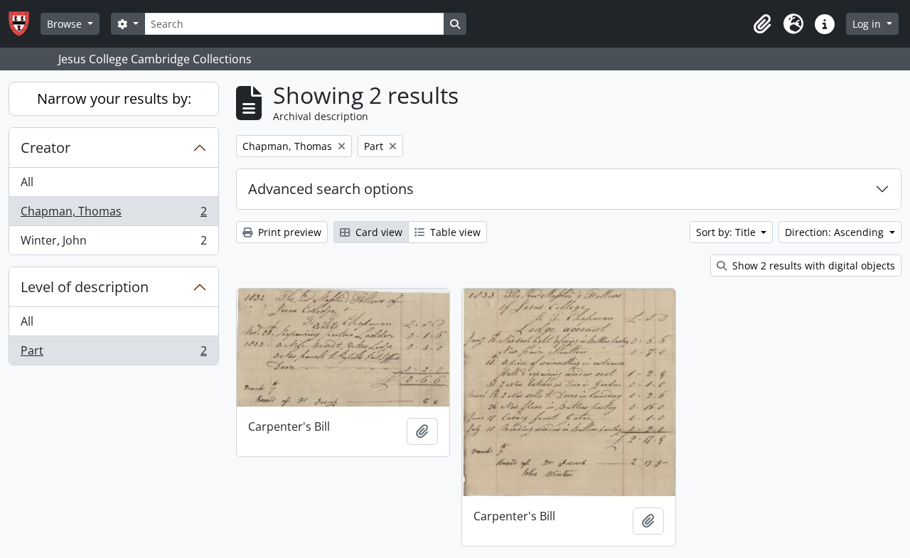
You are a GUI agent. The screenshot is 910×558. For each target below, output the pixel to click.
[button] (762, 24)
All (27, 182)
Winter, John (113, 243)
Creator (45, 147)
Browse (66, 24)
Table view (454, 232)
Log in (868, 24)
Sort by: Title (727, 232)
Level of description (85, 286)
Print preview (288, 232)
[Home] (25, 24)
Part (113, 354)
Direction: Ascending (836, 232)
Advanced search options (331, 188)
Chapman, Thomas (113, 214)
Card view (377, 232)
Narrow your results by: (114, 98)
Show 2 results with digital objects (812, 265)
